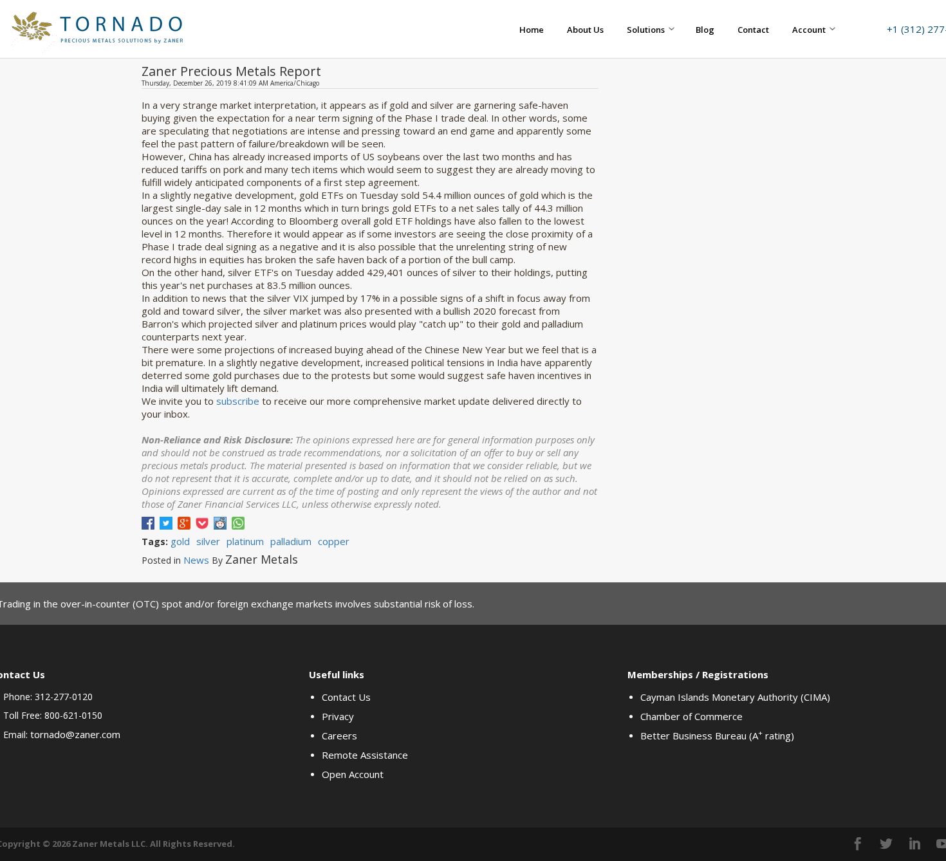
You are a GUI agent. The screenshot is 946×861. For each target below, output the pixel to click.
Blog (705, 29)
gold (180, 541)
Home (531, 29)
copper (333, 541)
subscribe (237, 400)
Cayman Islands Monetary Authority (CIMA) (735, 696)
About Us (585, 29)
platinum (245, 541)
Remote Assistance (365, 754)
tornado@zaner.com (75, 734)
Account (809, 29)
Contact (753, 29)
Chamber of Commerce (691, 716)
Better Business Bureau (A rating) (717, 735)
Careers (339, 735)
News (196, 559)
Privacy (338, 716)
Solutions (646, 29)
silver (208, 541)
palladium (290, 541)
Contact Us (346, 696)
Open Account (353, 774)
